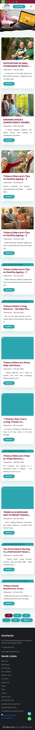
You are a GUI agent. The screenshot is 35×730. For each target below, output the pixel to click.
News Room (5, 664)
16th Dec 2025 (18, 369)
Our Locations (6, 671)
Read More (9, 84)
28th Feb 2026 (18, 126)
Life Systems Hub (7, 700)
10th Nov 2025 (18, 519)
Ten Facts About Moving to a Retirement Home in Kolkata (16, 552)
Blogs (3, 686)
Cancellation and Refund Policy (12, 711)
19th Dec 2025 (18, 312)
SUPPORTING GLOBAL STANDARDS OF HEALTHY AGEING (17, 66)
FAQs (3, 689)
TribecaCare (7, 70)
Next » (26, 620)
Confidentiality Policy (8, 707)
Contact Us (5, 682)
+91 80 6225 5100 (7, 647)
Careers (4, 693)
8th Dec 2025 (18, 425)
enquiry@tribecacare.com (10, 651)
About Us (4, 661)
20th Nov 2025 (18, 462)
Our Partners (5, 668)
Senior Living (6, 697)
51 (15, 620)
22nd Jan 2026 (18, 239)
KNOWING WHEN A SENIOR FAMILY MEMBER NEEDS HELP (17, 122)
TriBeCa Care (9, 727)
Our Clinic (4, 679)
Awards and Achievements (10, 704)
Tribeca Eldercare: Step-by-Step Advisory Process (17, 459)
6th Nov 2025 (18, 555)
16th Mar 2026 (18, 70)
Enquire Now (19, 6)
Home (3, 27)
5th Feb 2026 (18, 182)
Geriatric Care (6, 675)
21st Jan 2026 (18, 276)
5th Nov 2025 (18, 592)
